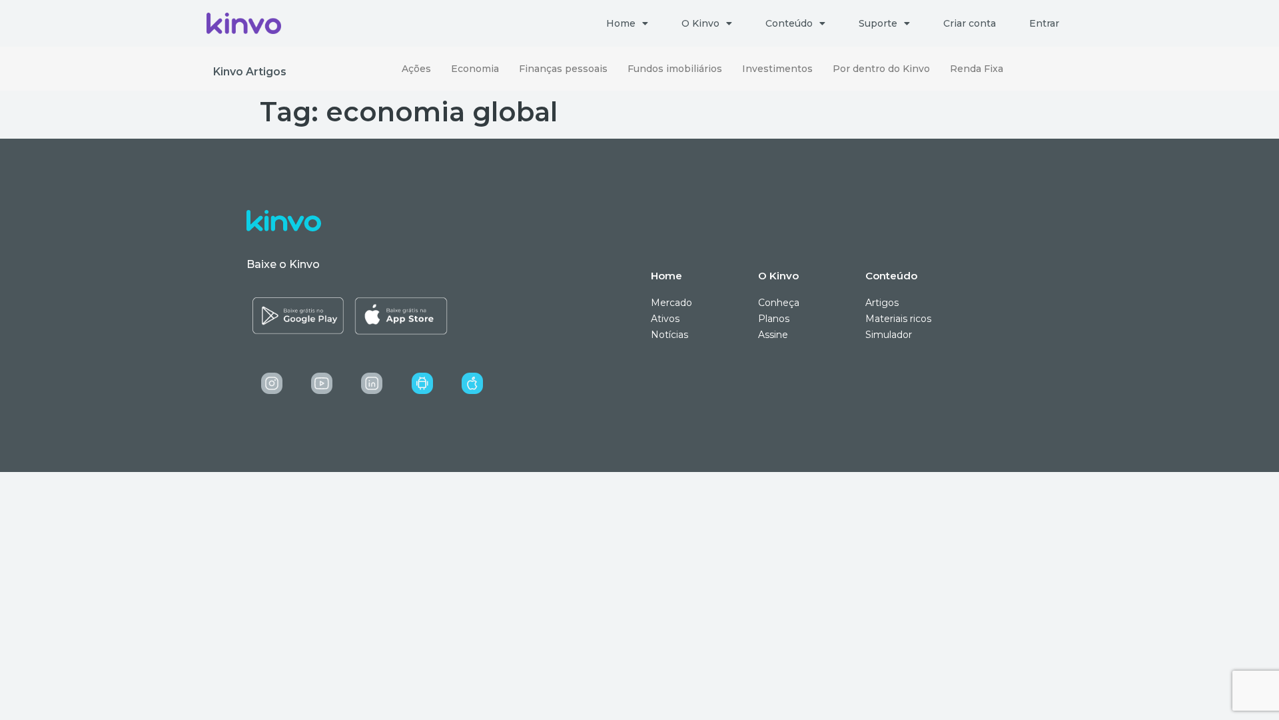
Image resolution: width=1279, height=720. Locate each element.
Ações (416, 69)
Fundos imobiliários (675, 69)
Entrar (1044, 23)
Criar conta (969, 23)
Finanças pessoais (563, 69)
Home (621, 23)
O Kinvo (700, 23)
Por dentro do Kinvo (881, 69)
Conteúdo (789, 23)
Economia (475, 69)
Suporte (878, 23)
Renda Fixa (976, 69)
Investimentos (777, 69)
